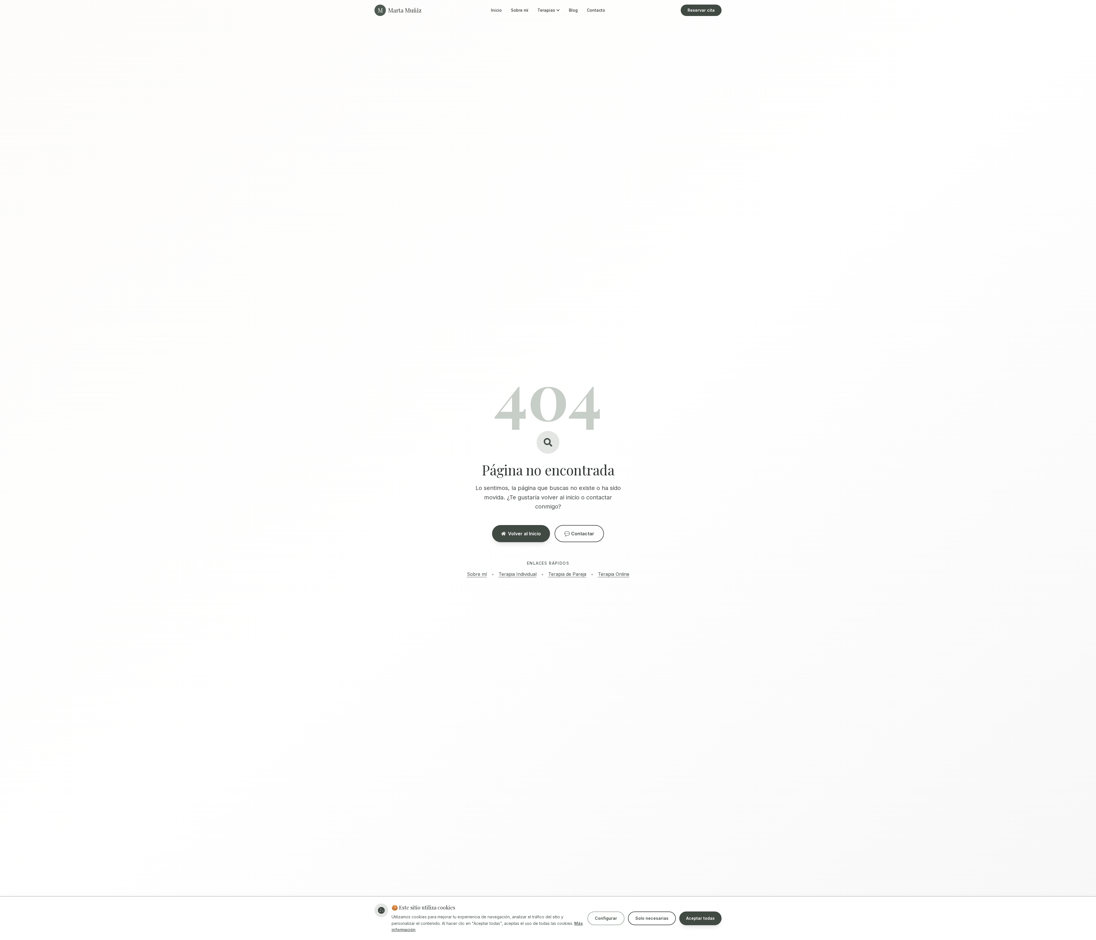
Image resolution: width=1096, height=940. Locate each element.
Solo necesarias (651, 918)
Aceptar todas (700, 918)
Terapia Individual (518, 574)
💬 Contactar (579, 533)
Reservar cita (701, 10)
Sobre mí (519, 10)
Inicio (496, 10)
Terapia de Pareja (567, 574)
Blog (573, 10)
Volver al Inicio (524, 533)
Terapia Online (613, 574)
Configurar (606, 918)
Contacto (596, 10)
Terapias (546, 10)
